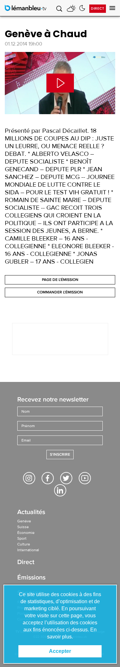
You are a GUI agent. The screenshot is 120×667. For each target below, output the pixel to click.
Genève (24, 521)
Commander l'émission (60, 292)
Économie (26, 532)
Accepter (60, 651)
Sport (22, 538)
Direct (97, 8)
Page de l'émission (60, 279)
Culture (23, 544)
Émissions (31, 578)
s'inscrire (60, 454)
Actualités (31, 512)
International (28, 550)
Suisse (23, 526)
